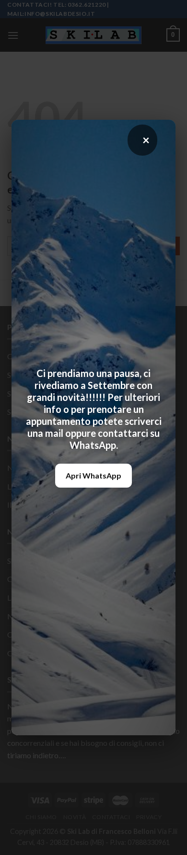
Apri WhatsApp (93, 475)
